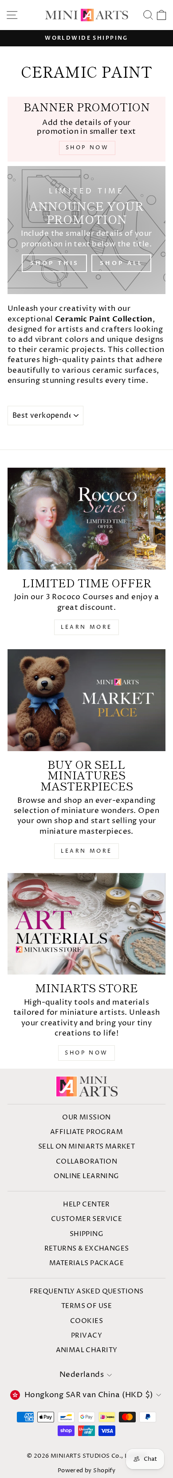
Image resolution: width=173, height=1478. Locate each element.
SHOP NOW (86, 1053)
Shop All (121, 263)
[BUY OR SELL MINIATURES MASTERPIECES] (86, 700)
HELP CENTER (86, 1204)
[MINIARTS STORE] (86, 924)
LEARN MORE (86, 627)
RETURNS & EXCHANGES (86, 1248)
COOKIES (86, 1321)
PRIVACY (86, 1335)
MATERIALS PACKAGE (86, 1263)
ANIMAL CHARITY (87, 1350)
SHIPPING (86, 1234)
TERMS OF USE (86, 1306)
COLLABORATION (86, 1161)
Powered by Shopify (86, 1470)
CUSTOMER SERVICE (86, 1219)
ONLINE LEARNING (86, 1176)
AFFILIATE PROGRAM (86, 1132)
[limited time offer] (86, 519)
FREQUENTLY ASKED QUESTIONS (87, 1291)
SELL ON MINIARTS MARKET (86, 1146)
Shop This (54, 263)
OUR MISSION (86, 1117)
